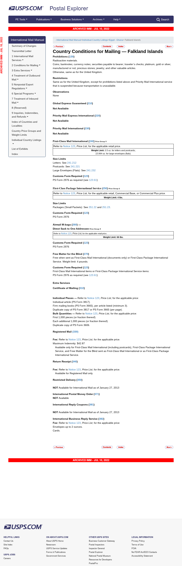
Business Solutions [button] (71, 19)
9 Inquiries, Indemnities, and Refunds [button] (25, 114)
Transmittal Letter (21, 51)
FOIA (134, 548)
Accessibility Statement (142, 555)
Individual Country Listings (95, 40)
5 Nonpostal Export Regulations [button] (23, 86)
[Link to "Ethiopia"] (58, 46)
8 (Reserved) (19, 107)
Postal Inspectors (96, 544)
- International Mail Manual (68, 40)
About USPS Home (54, 540)
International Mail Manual (27, 40)
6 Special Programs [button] (23, 93)
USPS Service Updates (56, 548)
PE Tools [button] (20, 19)
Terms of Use (137, 544)
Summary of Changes (24, 45)
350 (79, 379)
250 (105, 188)
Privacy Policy (138, 540)
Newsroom (51, 544)
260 (75, 224)
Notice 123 (68, 146)
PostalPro (93, 563)
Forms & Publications (56, 552)
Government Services (56, 555)
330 (75, 331)
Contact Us (8, 540)
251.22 (93, 207)
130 (71, 56)
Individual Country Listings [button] (26, 140)
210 (90, 103)
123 (86, 176)
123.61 (93, 180)
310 (82, 288)
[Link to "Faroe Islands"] (169, 46)
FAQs (6, 548)
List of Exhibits (20, 148)
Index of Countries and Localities (25, 123)
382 (101, 418)
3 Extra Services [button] (21, 70)
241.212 (71, 162)
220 (97, 115)
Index (15, 154)
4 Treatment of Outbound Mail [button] (26, 77)
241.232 (91, 170)
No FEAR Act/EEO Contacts (144, 552)
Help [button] (116, 19)
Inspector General (97, 548)
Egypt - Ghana (116, 40)
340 (75, 361)
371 (97, 394)
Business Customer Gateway (102, 540)
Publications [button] (43, 19)
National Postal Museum (100, 555)
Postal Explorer (69, 8)
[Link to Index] (121, 46)
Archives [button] (97, 19)
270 (86, 254)
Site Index (8, 544)
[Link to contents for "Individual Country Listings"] (107, 46)
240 (91, 141)
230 (87, 128)
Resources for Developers (100, 559)
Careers (7, 558)
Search (165, 19)
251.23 (106, 207)
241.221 (75, 166)
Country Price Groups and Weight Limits (27, 132)
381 (91, 404)
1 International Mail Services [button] (23, 58)
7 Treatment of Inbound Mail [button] (25, 100)
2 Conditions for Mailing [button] (25, 65)
